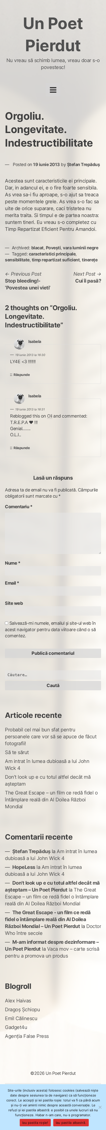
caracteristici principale (52, 253)
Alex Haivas (18, 1001)
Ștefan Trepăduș (83, 164)
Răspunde (22, 375)
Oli (49, 416)
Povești (53, 247)
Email (12, 583)
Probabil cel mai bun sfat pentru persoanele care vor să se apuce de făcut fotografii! (50, 736)
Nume (12, 563)
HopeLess (23, 867)
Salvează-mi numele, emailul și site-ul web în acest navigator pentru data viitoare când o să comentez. (50, 629)
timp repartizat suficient (56, 259)
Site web (14, 603)
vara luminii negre (80, 247)
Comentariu (18, 506)
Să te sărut (17, 752)
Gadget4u (16, 1027)
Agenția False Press (27, 1036)
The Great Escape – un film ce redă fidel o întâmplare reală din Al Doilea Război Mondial (51, 800)
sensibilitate (17, 259)
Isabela (34, 341)
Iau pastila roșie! (35, 1123)
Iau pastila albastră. (71, 1123)
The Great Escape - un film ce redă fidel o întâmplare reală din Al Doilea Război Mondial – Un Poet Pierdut (48, 919)
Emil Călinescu (21, 1018)
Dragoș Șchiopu (22, 1009)
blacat (37, 247)
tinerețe (89, 259)
